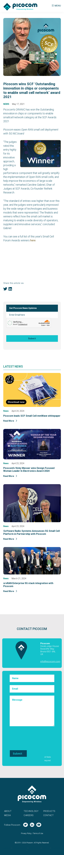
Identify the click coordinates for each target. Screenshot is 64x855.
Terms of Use (38, 833)
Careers (29, 815)
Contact (48, 815)
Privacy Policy (26, 833)
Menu (58, 5)
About (8, 811)
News (6, 104)
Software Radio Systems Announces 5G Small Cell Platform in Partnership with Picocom (31, 532)
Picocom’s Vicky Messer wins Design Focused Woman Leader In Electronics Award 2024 (28, 469)
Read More (8, 421)
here (33, 240)
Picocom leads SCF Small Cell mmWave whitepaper (31, 415)
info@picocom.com (50, 661)
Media (7, 815)
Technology (31, 811)
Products (49, 811)
